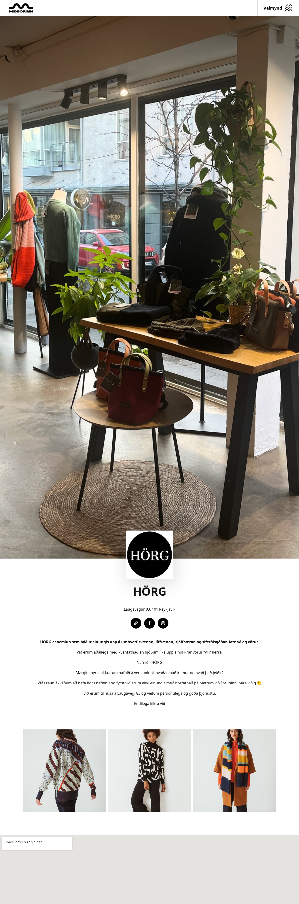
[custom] (136, 623)
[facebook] (149, 623)
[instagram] (163, 623)
